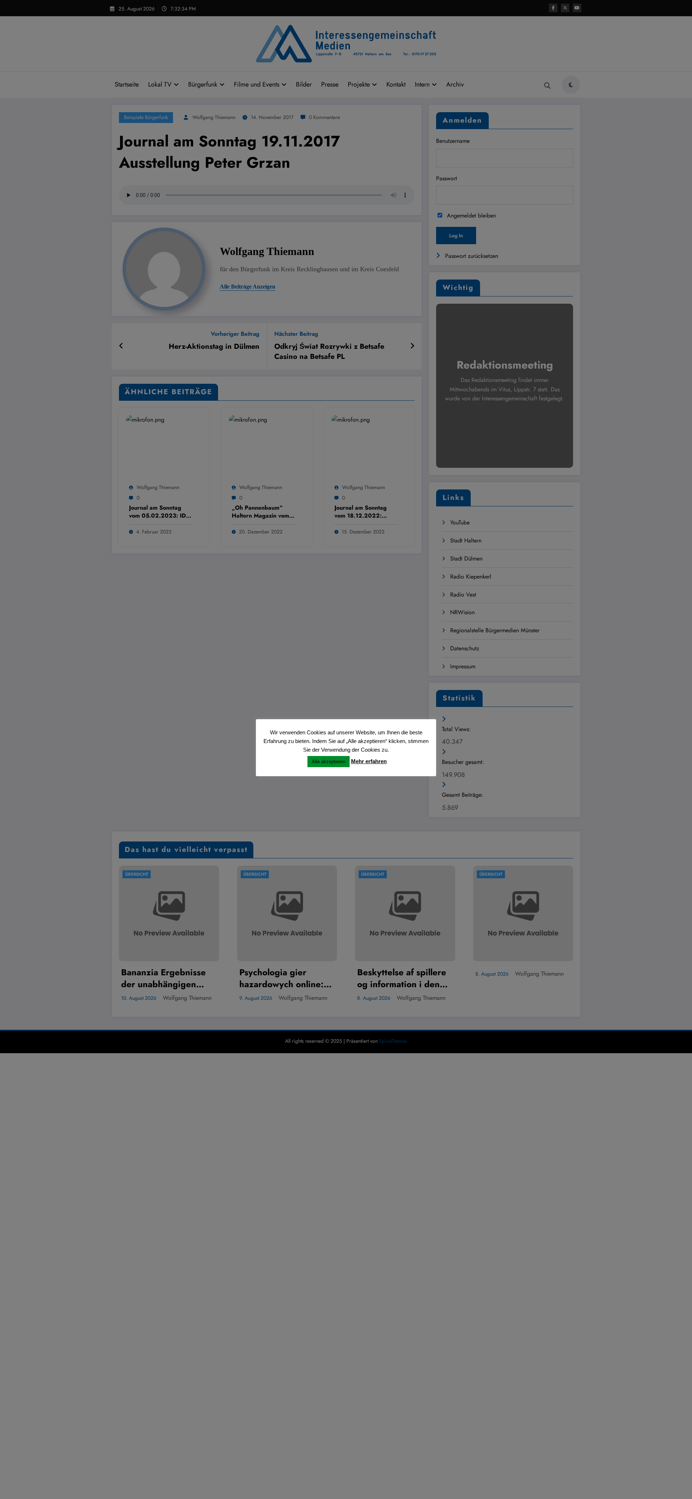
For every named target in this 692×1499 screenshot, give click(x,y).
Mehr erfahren (369, 761)
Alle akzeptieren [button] (328, 761)
